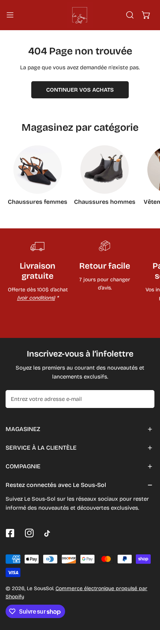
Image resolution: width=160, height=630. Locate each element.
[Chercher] (130, 15)
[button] (146, 15)
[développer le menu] (10, 15)
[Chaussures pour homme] (104, 169)
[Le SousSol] (80, 15)
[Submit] (145, 398)
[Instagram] (29, 533)
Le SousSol (40, 588)
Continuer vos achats (80, 89)
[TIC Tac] (48, 533)
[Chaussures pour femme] (37, 169)
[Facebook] (10, 533)
